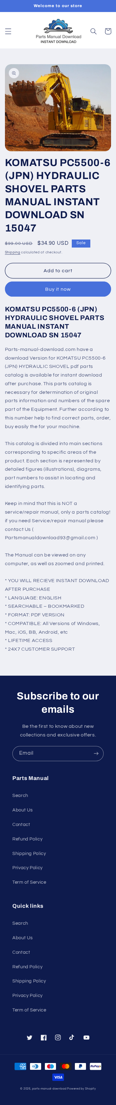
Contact (21, 824)
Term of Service (29, 882)
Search (20, 795)
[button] (8, 31)
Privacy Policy (27, 867)
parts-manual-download (49, 1088)
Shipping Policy (29, 853)
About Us (22, 810)
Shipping (12, 252)
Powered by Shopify (81, 1088)
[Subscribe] (96, 753)
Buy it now (58, 289)
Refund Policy (27, 839)
